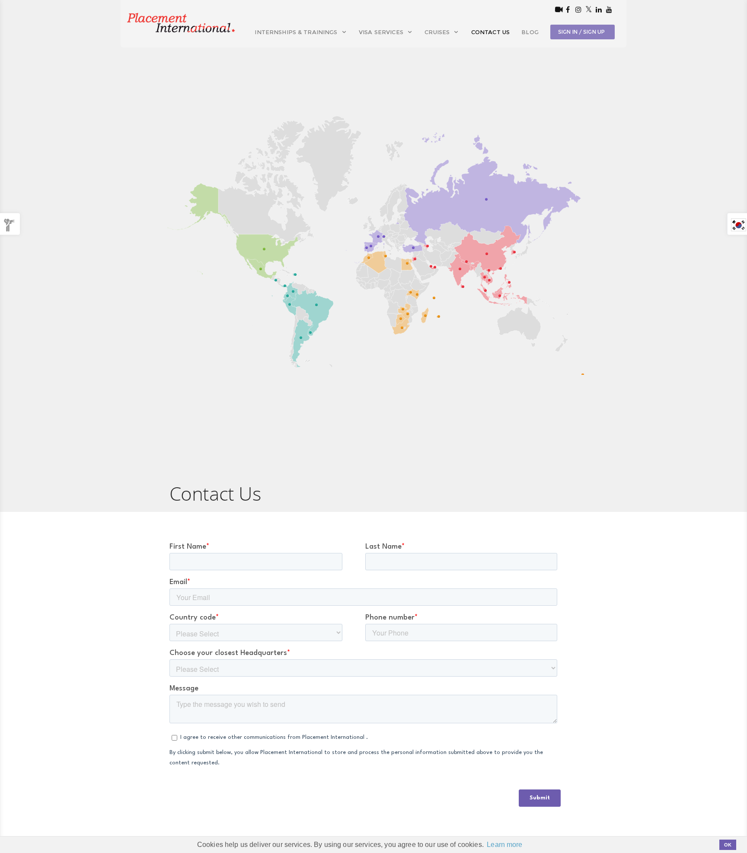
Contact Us (490, 32)
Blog (530, 32)
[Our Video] (557, 9)
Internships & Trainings (297, 32)
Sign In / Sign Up (581, 32)
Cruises (438, 32)
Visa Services (382, 32)
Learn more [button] (504, 844)
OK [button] (727, 844)
